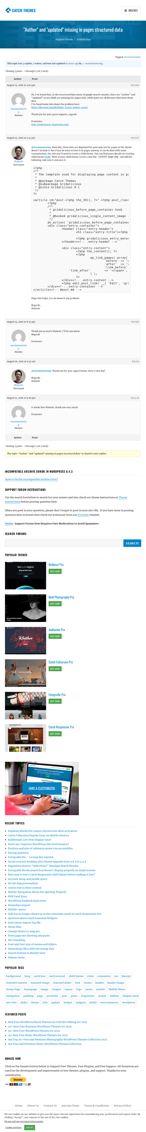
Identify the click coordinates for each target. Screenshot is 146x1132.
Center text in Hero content (25, 887)
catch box (39, 976)
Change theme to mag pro (24, 931)
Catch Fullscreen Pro (61, 662)
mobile (100, 989)
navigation (13, 996)
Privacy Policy (122, 1105)
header (99, 982)
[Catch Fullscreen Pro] (27, 672)
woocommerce (109, 1002)
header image (115, 982)
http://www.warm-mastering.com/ (50, 124)
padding (28, 996)
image (44, 989)
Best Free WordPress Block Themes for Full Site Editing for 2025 (47, 1022)
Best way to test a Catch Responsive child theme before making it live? (51, 874)
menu (89, 989)
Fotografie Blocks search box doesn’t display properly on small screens (51, 870)
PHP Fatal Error (17, 896)
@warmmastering (41, 147)
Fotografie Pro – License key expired (30, 857)
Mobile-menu (17, 909)
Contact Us (50, 1105)
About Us (33, 1105)
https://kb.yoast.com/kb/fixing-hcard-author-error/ (59, 107)
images (56, 989)
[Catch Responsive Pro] (27, 738)
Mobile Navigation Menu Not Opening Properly (37, 892)
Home (19, 1105)
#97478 (135, 398)
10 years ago (72, 63)
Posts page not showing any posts (29, 935)
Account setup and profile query (27, 879)
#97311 (135, 361)
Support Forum (64, 39)
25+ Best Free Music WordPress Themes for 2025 (38, 1035)
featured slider (62, 982)
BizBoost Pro (56, 564)
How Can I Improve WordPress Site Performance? (38, 844)
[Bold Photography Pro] (27, 607)
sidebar (114, 996)
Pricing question (18, 852)
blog (27, 976)
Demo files (14, 926)
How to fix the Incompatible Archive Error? (31, 479)
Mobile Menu (117, 989)
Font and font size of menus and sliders (32, 944)
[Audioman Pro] (27, 640)
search (102, 996)
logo (79, 989)
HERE (48, 156)
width (93, 1002)
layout (69, 989)
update (55, 1002)
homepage (30, 989)
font (77, 982)
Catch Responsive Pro (61, 727)
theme (35, 1002)
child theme (76, 976)
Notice (9, 523)
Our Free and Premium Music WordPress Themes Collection (45, 1044)
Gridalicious (84, 39)
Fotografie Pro (57, 694)
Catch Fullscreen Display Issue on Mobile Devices (38, 835)
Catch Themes (24, 10)
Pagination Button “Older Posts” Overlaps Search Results (43, 865)
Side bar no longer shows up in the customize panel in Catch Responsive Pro (54, 913)
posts (74, 996)
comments (104, 976)
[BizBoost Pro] (27, 575)
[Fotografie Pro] (27, 705)
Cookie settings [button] (13, 1127)
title (45, 1002)
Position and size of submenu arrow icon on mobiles (40, 848)
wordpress (128, 1002)
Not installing (16, 940)
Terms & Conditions (96, 1105)
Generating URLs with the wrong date (31, 948)
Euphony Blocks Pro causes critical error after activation (42, 831)
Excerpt (126, 976)
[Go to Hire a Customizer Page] (73, 788)
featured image (40, 982)
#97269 (135, 85)
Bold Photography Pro (61, 597)
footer (88, 982)
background (13, 976)
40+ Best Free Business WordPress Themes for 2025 (40, 1026)
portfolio (52, 996)
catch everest (57, 976)
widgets (81, 1002)
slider (23, 1002)
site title (11, 1002)
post (64, 996)
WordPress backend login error (27, 900)
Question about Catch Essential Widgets (32, 918)
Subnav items (16, 957)
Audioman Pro (57, 629)
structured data (132, 57)
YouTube (83, 514)
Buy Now (55, 571)
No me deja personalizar (23, 883)
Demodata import (19, 905)
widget (68, 1002)
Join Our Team (70, 1105)
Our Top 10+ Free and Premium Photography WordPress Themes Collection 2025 (57, 1039)
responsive (88, 996)
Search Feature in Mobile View (26, 953)
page (40, 996)
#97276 (135, 137)
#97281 (135, 321)
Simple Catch (130, 996)
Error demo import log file (24, 922)
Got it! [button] (29, 1127)
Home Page (13, 989)
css (116, 976)
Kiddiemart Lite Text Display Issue (29, 839)
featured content (16, 982)
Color (90, 976)
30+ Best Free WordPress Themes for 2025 (34, 1030)
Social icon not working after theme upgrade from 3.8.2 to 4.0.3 (47, 861)
